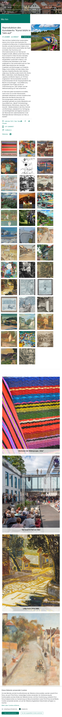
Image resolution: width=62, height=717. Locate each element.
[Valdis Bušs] (45, 201)
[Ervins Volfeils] (45, 252)
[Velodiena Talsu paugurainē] (27, 218)
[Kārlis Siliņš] (27, 201)
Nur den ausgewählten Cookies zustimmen (32, 713)
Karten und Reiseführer (10, 11)
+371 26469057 (9, 126)
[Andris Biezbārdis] (9, 270)
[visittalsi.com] (11, 134)
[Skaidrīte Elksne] (9, 339)
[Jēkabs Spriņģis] (45, 183)
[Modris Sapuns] (9, 218)
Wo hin (10, 7)
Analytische (24, 709)
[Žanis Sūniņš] (45, 218)
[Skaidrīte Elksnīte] (45, 322)
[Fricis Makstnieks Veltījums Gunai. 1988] (27, 166)
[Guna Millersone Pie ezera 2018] (45, 166)
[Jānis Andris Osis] (45, 270)
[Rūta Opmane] (45, 339)
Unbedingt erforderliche (10, 709)
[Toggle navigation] (58, 2)
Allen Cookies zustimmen (10, 713)
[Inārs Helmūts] (27, 183)
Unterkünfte (52, 7)
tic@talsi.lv (8, 130)
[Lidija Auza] (9, 287)
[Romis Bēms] (9, 322)
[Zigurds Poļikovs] (27, 235)
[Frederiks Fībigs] (45, 235)
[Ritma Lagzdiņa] (45, 304)
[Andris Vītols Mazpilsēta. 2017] (27, 149)
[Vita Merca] (27, 322)
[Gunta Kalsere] (9, 183)
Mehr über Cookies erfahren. (10, 705)
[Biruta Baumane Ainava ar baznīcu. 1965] (45, 149)
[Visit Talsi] (5, 2)
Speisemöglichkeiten (34, 7)
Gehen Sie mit (27, 37)
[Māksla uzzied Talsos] (9, 149)
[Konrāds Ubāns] (9, 356)
